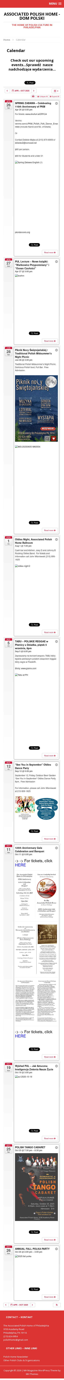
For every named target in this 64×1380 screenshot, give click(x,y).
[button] (56, 1305)
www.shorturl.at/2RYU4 (36, 113)
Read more (49, 252)
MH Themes (32, 1374)
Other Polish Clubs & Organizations (21, 1360)
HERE (20, 865)
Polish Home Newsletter (15, 1356)
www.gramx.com (28, 668)
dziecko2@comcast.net (26, 142)
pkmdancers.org (22, 232)
